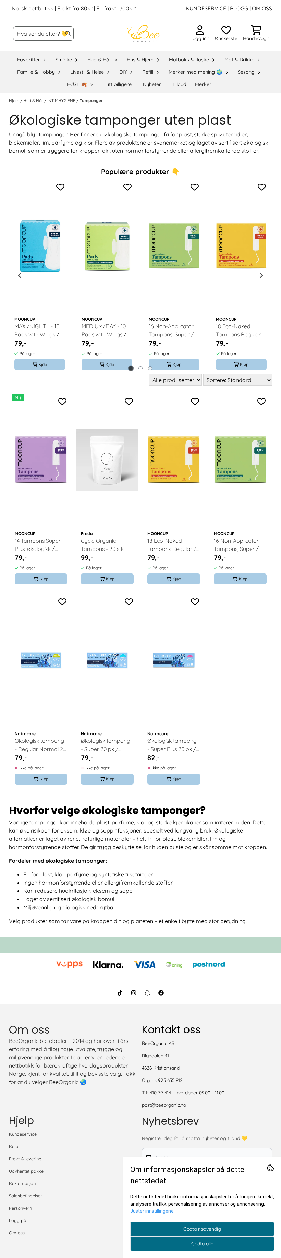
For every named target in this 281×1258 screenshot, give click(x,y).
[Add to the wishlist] (60, 187)
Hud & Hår (33, 100)
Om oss (17, 1232)
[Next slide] (261, 275)
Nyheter (152, 84)
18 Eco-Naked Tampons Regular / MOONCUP (240, 330)
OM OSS (262, 8)
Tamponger (91, 100)
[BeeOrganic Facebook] (161, 992)
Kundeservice (23, 1134)
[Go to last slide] (19, 275)
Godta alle (202, 1244)
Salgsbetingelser (25, 1195)
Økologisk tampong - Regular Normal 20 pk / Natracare (40, 745)
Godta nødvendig (202, 1229)
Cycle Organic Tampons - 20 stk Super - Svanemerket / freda (107, 545)
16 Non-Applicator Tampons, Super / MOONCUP (171, 330)
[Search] (68, 33)
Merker (203, 84)
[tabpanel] (40, 275)
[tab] (131, 368)
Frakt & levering (25, 1158)
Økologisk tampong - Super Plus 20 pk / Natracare (172, 745)
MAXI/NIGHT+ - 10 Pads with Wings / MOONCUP (36, 330)
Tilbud (179, 84)
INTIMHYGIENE (61, 100)
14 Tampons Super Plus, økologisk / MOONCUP (38, 545)
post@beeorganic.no (164, 1105)
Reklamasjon (22, 1183)
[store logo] (142, 33)
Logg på (17, 1220)
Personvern (20, 1208)
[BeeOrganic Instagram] (133, 992)
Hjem (14, 100)
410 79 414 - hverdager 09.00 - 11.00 (187, 1092)
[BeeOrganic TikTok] (119, 992)
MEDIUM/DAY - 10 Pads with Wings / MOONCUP (104, 330)
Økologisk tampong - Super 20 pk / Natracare (105, 745)
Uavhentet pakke (26, 1171)
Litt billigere (118, 84)
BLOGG (238, 8)
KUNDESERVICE (206, 8)
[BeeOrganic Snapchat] (147, 992)
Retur (14, 1146)
